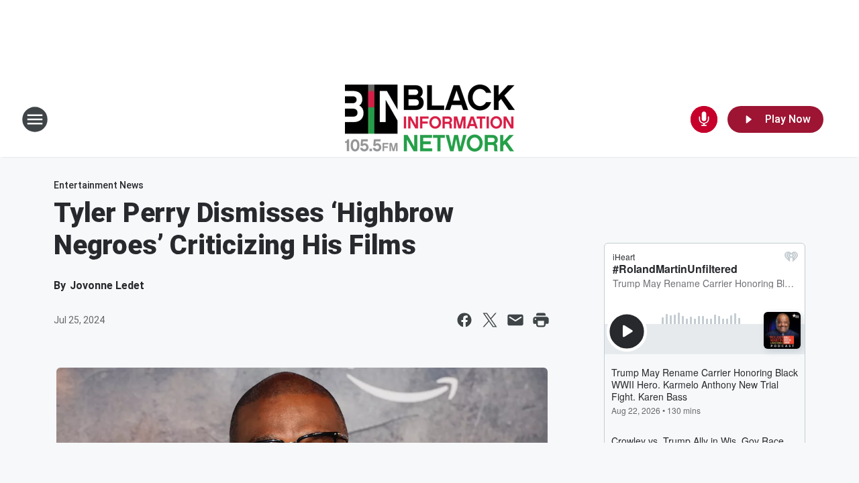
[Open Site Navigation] (34, 119)
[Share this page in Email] (515, 320)
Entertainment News (99, 185)
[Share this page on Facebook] (464, 320)
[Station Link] (430, 119)
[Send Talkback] (704, 119)
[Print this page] (541, 320)
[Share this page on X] (490, 320)
